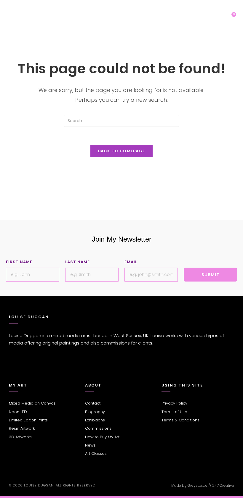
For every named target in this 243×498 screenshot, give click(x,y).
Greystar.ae (197, 485)
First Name (19, 262)
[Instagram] (21, 368)
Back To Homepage (121, 151)
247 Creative (223, 485)
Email (130, 262)
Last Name (77, 262)
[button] (218, 19)
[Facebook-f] (12, 368)
